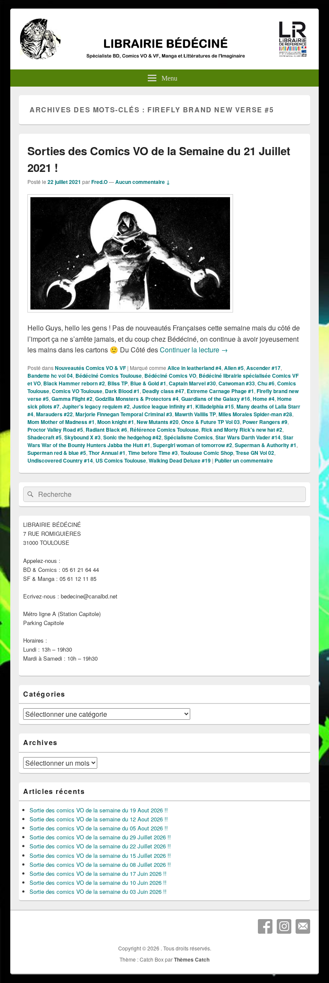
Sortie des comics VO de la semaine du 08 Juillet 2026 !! (100, 864)
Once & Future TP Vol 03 (210, 422)
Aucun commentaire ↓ (142, 182)
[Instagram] (284, 926)
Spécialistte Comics (188, 437)
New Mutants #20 (158, 422)
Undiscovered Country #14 (60, 460)
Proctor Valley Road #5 (55, 429)
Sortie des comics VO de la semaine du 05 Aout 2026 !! (99, 828)
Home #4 (264, 399)
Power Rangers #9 (264, 422)
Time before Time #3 (153, 453)
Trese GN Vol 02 (255, 453)
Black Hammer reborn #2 (74, 383)
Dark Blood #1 (122, 391)
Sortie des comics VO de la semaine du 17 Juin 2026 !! (98, 873)
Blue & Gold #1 (148, 383)
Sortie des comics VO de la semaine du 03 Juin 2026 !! (98, 891)
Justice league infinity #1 (162, 406)
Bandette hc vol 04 (50, 375)
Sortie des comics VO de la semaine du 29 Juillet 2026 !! (100, 837)
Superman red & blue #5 (56, 453)
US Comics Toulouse (121, 460)
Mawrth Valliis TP (195, 414)
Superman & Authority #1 (265, 445)
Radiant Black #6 (106, 429)
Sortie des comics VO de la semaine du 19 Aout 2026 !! (99, 810)
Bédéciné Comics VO (170, 375)
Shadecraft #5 (44, 437)
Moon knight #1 (115, 422)
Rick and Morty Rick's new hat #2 (241, 429)
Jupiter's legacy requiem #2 (96, 406)
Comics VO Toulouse (77, 391)
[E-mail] (303, 926)
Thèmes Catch (191, 959)
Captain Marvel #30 (192, 383)
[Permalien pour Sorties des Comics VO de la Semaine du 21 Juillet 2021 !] (130, 317)
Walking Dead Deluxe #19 (180, 460)
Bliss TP (118, 383)
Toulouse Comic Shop (206, 453)
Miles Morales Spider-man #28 (255, 414)
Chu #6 (266, 383)
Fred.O (99, 182)
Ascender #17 (263, 368)
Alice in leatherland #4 (194, 368)
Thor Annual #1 (107, 453)
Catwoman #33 (236, 383)
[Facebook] (265, 926)
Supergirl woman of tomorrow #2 (192, 445)
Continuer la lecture (194, 350)
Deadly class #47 (163, 391)
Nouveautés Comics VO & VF (90, 368)
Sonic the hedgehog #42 (132, 437)
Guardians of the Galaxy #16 (215, 399)
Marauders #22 (54, 414)
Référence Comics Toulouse (164, 429)
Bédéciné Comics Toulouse (108, 375)
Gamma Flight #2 (72, 399)
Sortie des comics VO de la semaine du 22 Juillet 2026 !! (100, 846)
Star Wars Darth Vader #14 (248, 437)
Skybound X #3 (82, 437)
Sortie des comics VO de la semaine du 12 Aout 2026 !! (99, 819)
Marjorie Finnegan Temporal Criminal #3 (123, 414)
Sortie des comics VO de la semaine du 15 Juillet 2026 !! (100, 855)
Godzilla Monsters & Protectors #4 (137, 399)
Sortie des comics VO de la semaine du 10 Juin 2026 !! (98, 882)
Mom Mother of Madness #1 (61, 422)
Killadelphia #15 (214, 406)
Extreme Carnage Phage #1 (220, 391)
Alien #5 (234, 368)
